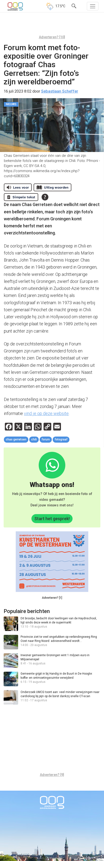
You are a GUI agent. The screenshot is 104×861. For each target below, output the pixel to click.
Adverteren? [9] (52, 775)
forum (46, 439)
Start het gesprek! (52, 518)
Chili (34, 439)
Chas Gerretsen (16, 439)
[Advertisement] (52, 25)
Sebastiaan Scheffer (59, 91)
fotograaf (61, 439)
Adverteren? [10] (52, 37)
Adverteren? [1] (52, 597)
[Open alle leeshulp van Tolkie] (45, 197)
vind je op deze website (46, 413)
